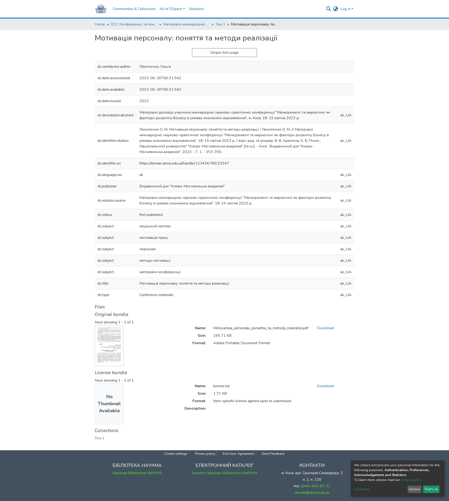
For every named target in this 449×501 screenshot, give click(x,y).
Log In (345, 8)
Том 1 (220, 24)
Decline (414, 489)
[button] (336, 9)
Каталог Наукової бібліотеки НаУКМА (224, 473)
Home (100, 24)
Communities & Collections (134, 8)
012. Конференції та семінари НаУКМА (134, 24)
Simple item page (224, 52)
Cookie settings (175, 453)
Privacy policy (205, 453)
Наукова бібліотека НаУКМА (137, 473)
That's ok (431, 489)
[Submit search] (329, 9)
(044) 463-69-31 (316, 486)
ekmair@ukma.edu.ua (312, 492)
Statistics (196, 8)
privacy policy (411, 480)
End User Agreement (238, 453)
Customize (361, 489)
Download (325, 328)
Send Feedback (273, 453)
